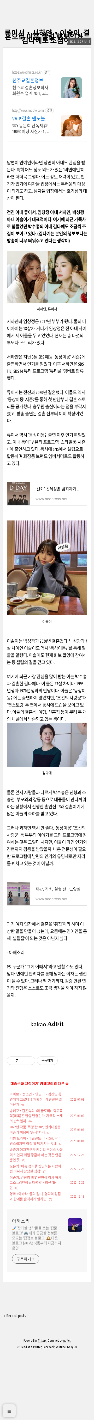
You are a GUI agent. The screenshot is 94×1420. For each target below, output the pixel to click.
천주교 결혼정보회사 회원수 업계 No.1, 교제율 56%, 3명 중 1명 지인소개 (31, 90)
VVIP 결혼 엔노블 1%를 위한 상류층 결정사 (29, 119)
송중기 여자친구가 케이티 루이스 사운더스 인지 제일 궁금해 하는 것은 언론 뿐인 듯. (36, 1155)
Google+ (72, 1347)
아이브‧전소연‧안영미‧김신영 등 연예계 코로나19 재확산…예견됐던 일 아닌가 (36, 1099)
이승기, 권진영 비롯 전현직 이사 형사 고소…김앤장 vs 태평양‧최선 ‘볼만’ (35, 1182)
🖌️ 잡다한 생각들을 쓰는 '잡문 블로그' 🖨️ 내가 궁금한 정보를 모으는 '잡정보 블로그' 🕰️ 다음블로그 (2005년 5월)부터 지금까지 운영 (36, 1238)
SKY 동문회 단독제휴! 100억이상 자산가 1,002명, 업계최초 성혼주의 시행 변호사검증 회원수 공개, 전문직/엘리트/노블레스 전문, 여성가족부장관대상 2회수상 (31, 128)
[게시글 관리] (29, 1061)
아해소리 (21, 1221)
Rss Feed (22, 1347)
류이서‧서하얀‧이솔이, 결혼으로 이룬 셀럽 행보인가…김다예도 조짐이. (47, 36)
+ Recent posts (14, 1315)
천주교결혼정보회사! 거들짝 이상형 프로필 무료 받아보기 (31, 81)
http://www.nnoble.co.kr (28, 110)
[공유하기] (23, 1061)
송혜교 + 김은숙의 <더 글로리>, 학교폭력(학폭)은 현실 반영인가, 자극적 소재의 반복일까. (36, 1116)
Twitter (37, 1347)
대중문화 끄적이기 (24, 1083)
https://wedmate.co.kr (27, 72)
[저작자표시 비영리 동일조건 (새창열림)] (65, 1061)
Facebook (49, 1347)
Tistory (42, 1340)
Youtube (61, 1347)
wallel (66, 1340)
